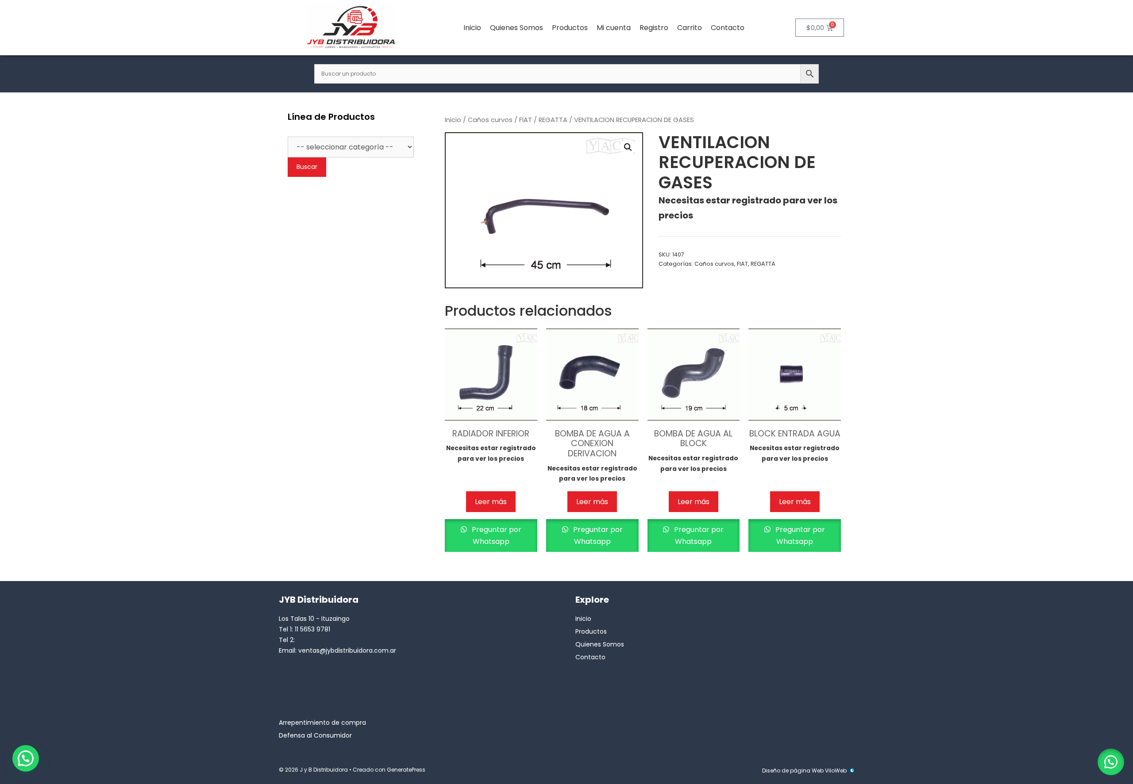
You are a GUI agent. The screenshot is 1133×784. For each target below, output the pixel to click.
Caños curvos (490, 119)
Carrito (689, 28)
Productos (570, 28)
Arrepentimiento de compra (322, 722)
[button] (628, 147)
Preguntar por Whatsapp (495, 535)
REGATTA (553, 119)
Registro (654, 28)
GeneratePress (406, 769)
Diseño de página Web (793, 770)
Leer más (491, 502)
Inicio (472, 28)
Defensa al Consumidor (315, 735)
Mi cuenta (614, 28)
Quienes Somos (516, 28)
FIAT (525, 119)
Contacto (727, 28)
